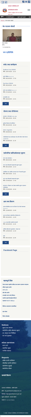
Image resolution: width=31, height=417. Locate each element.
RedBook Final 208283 (9, 69)
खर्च (4, 236)
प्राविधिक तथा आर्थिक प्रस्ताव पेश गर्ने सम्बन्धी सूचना (14, 171)
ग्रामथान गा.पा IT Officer (8, 300)
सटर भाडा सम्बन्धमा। (7, 158)
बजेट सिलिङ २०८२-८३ (8, 76)
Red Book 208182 (8, 83)
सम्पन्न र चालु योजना (7, 130)
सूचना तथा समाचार (7, 328)
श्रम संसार (5, 311)
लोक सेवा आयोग (6, 292)
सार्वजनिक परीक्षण (7, 368)
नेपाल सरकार (5, 284)
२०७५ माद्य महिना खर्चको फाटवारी (10, 222)
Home (2, 20)
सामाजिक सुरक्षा (6, 348)
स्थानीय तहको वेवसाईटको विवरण (10, 298)
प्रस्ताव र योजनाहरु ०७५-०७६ (10, 116)
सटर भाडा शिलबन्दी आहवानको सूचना (11, 178)
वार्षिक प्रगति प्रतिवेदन (8, 360)
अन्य (6, 103)
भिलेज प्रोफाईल (6, 316)
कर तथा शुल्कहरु (7, 336)
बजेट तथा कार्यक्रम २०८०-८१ (9, 90)
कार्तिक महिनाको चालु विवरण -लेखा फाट (11, 229)
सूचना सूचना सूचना (20, 17)
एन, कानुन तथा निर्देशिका (9, 333)
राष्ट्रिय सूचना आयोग (7, 287)
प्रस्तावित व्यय (6, 97)
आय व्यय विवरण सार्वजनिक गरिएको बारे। (12, 215)
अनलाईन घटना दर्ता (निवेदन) (9, 295)
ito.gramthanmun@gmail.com (13, 391)
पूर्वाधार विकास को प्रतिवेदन (9, 123)
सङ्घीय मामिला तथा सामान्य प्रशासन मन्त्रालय (18, 284)
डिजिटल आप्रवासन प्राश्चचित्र (9, 306)
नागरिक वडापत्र (6, 351)
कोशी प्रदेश (5, 290)
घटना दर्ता (5, 345)
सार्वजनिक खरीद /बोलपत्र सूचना (11, 330)
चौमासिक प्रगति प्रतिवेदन (9, 363)
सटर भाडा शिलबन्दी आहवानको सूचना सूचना (12, 165)
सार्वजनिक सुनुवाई (7, 366)
